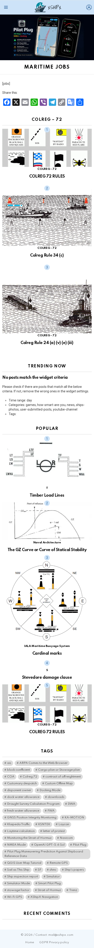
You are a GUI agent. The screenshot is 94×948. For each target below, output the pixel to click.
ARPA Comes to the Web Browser (43, 763)
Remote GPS (59, 862)
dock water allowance (23, 797)
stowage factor (18, 890)
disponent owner (19, 790)
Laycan (63, 824)
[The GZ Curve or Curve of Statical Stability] (47, 521)
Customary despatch (22, 783)
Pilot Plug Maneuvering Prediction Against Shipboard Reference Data (43, 854)
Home (29, 942)
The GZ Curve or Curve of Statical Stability (47, 550)
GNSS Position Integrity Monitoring (31, 817)
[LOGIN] (89, 7)
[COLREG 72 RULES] (47, 148)
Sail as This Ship (18, 869)
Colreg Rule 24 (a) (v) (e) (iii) (47, 343)
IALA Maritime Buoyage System (47, 646)
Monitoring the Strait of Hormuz (29, 838)
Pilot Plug (79, 844)
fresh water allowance (23, 810)
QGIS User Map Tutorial (24, 862)
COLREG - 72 (46, 169)
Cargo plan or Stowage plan (59, 769)
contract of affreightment (63, 776)
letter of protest (54, 831)
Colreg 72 (30, 776)
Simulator (53, 876)
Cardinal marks (47, 653)
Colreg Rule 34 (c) (47, 255)
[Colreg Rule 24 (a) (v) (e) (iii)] (47, 299)
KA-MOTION (74, 817)
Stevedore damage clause (47, 678)
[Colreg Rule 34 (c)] (47, 216)
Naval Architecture (47, 542)
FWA (51, 810)
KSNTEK (44, 824)
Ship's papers (74, 869)
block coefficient (18, 769)
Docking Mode (49, 790)
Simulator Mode (18, 883)
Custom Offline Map (59, 783)
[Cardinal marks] (47, 600)
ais (9, 763)
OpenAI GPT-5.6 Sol (49, 844)
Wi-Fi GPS (14, 897)
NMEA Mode (16, 844)
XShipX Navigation (44, 897)
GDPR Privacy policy (54, 942)
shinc (53, 869)
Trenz (73, 890)
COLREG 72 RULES (47, 176)
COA (10, 776)
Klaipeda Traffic (18, 824)
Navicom (66, 838)
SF (39, 869)
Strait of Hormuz (49, 890)
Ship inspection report (22, 876)
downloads (56, 797)
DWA (71, 803)
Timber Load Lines (47, 495)
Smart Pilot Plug (49, 883)
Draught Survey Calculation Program (33, 803)
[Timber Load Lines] (47, 462)
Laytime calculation (21, 831)
